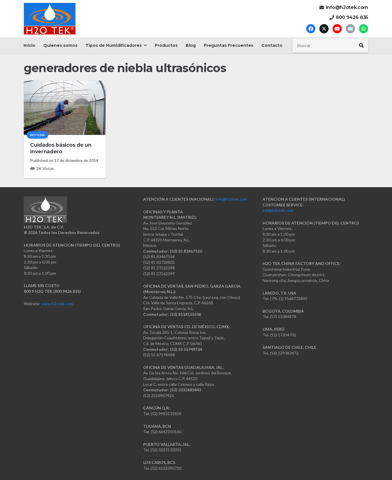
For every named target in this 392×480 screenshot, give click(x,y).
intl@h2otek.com (278, 210)
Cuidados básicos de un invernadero (60, 148)
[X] (324, 28)
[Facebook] (310, 28)
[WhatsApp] (363, 28)
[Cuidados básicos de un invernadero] (65, 108)
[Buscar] (361, 45)
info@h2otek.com (231, 199)
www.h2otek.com (57, 303)
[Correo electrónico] (350, 28)
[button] (144, 45)
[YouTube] (337, 28)
